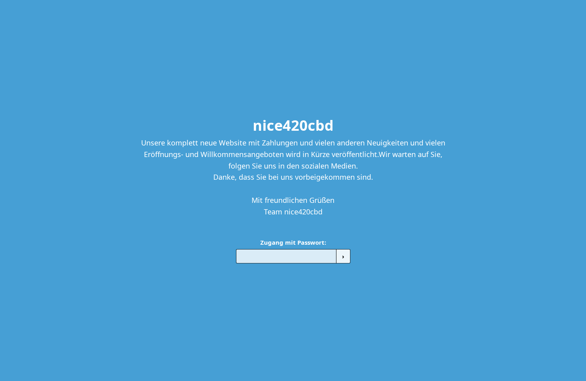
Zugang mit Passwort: (293, 242)
